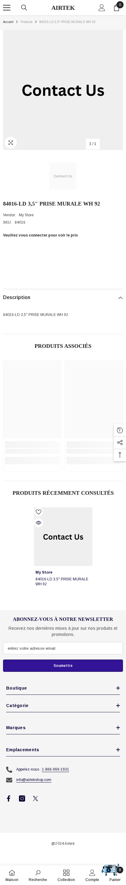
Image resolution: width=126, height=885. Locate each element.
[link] (32, 451)
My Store (26, 215)
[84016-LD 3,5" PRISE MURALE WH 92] (63, 536)
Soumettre (63, 666)
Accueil (8, 22)
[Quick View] (38, 522)
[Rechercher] (24, 7)
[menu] (6, 7)
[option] (63, 90)
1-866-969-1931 (55, 769)
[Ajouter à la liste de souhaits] (38, 512)
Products (26, 22)
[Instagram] (22, 798)
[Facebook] (8, 798)
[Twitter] (35, 798)
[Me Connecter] (101, 7)
